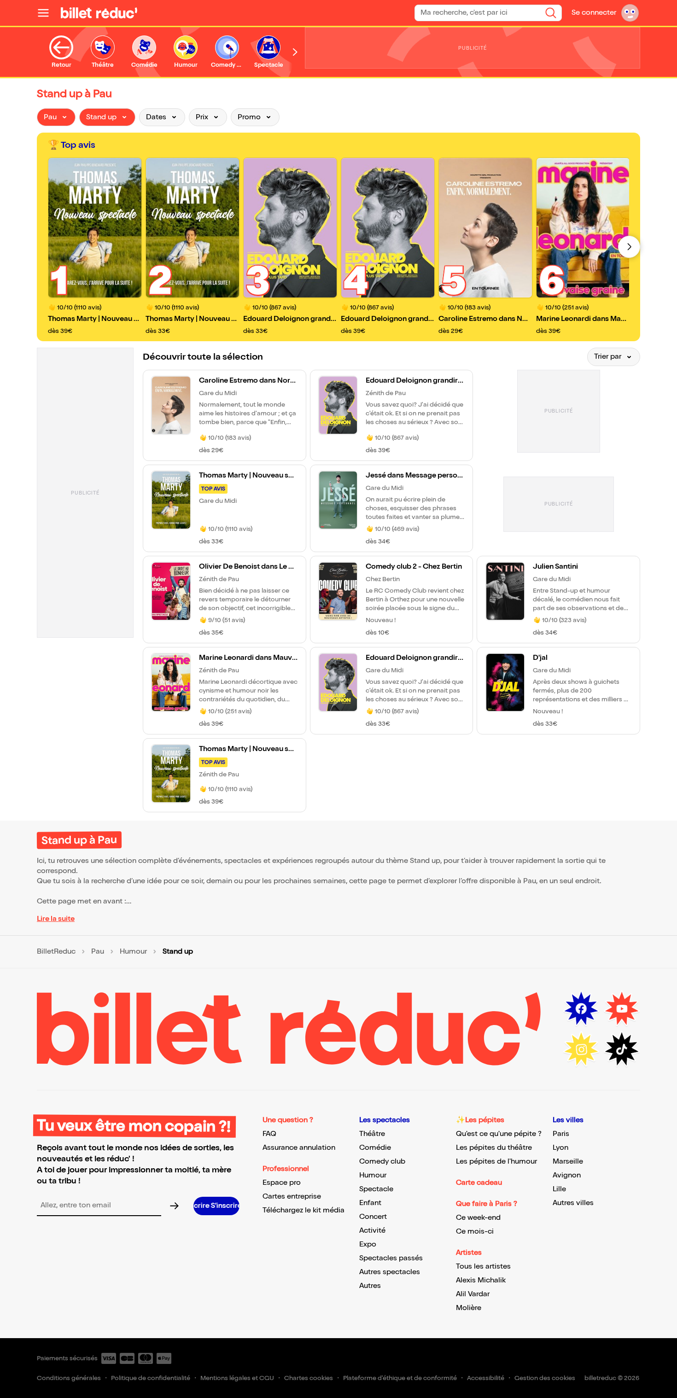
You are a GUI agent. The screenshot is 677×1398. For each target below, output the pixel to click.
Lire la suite (56, 919)
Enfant (370, 1203)
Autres (370, 1286)
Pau (97, 951)
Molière (468, 1308)
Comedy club (382, 1161)
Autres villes (573, 1203)
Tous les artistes (483, 1266)
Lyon (560, 1147)
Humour (133, 951)
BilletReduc (56, 951)
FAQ (269, 1134)
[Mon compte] (630, 13)
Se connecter (594, 12)
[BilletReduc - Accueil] (99, 12)
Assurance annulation (299, 1147)
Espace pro (282, 1182)
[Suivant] (629, 247)
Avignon (567, 1175)
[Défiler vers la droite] (295, 52)
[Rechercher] (550, 12)
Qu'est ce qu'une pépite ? (499, 1134)
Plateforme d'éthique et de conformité (400, 1378)
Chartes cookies (308, 1378)
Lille (559, 1189)
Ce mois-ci (475, 1231)
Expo (367, 1244)
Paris (561, 1134)
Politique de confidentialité (150, 1378)
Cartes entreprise (292, 1196)
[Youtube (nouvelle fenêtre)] (621, 1008)
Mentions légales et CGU (237, 1378)
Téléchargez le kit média (303, 1210)
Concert (373, 1216)
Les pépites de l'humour (496, 1161)
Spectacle (376, 1189)
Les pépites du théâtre (494, 1147)
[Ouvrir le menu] (47, 13)
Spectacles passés (391, 1258)
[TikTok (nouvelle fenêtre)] (621, 1049)
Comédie (375, 1147)
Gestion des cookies (544, 1378)
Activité (372, 1230)
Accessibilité (485, 1378)
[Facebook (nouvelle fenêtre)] (581, 1008)
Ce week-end (478, 1217)
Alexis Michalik (481, 1280)
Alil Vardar (473, 1294)
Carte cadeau (479, 1182)
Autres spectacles (389, 1272)
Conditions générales (69, 1378)
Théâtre (372, 1134)
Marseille (568, 1161)
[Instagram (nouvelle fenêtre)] (581, 1049)
